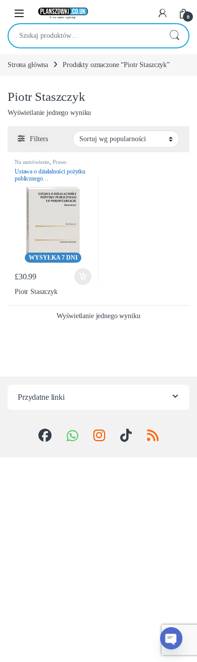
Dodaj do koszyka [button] (80, 276)
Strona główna (28, 65)
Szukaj (174, 35)
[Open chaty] (171, 638)
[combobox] (84, 35)
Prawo (60, 162)
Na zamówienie (32, 162)
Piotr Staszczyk (36, 291)
